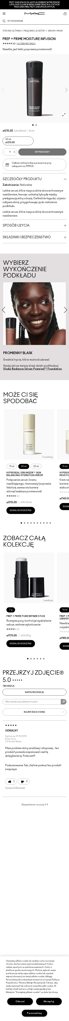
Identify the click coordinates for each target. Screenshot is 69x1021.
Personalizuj (34, 1013)
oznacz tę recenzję (15, 788)
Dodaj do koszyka (21, 510)
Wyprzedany (42, 152)
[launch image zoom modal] (63, 114)
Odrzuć (20, 1001)
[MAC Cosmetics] (34, 14)
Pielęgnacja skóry (34, 31)
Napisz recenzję (34, 692)
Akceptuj (48, 1001)
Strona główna (12, 31)
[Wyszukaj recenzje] (63, 701)
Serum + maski (55, 31)
